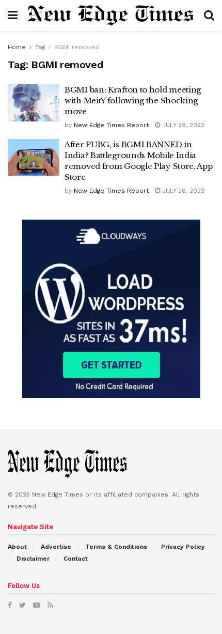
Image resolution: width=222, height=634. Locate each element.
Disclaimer (33, 558)
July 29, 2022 (182, 125)
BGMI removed (77, 47)
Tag (40, 47)
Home (17, 47)
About (17, 546)
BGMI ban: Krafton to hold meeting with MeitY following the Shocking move (133, 100)
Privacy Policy (183, 546)
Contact (76, 558)
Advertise (56, 546)
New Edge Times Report (111, 125)
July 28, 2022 (182, 190)
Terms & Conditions (116, 546)
